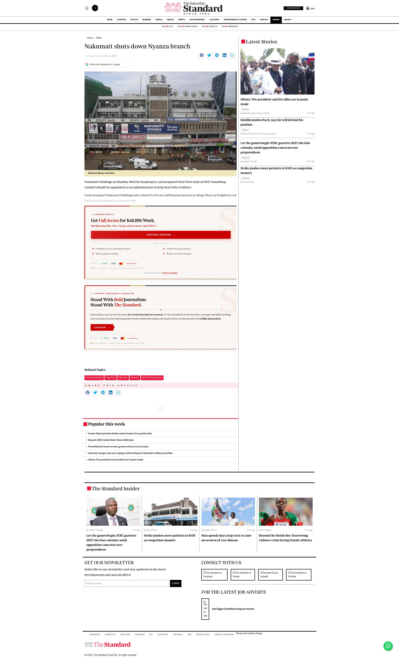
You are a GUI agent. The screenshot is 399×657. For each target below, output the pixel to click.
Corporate (94, 635)
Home (90, 38)
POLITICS (134, 20)
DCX (151, 635)
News (99, 38)
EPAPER (276, 20)
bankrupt (135, 378)
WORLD (159, 20)
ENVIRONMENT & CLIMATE (235, 20)
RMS (189, 635)
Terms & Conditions (224, 635)
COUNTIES (121, 20)
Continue (102, 327)
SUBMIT (176, 583)
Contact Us (110, 635)
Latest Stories (261, 41)
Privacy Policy (203, 635)
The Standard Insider (116, 488)
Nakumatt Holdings (94, 378)
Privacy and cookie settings (249, 633)
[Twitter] (244, 575)
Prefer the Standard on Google (105, 64)
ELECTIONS (214, 20)
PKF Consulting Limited (152, 378)
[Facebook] (216, 575)
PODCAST (264, 20)
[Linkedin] (272, 575)
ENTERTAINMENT (197, 20)
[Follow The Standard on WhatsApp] (388, 646)
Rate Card (125, 635)
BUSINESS (147, 20)
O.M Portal (162, 635)
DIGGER (287, 20)
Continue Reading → (161, 234)
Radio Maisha (188, 27)
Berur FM (231, 27)
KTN (253, 20)
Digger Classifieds (225, 609)
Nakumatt (123, 378)
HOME (109, 20)
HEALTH (170, 20)
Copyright (178, 635)
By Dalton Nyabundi (94, 56)
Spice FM (211, 27)
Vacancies (139, 635)
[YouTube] (300, 575)
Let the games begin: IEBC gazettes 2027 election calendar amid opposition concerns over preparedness (275, 147)
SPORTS (181, 20)
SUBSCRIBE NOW (293, 8)
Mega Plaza (110, 378)
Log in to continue (169, 272)
